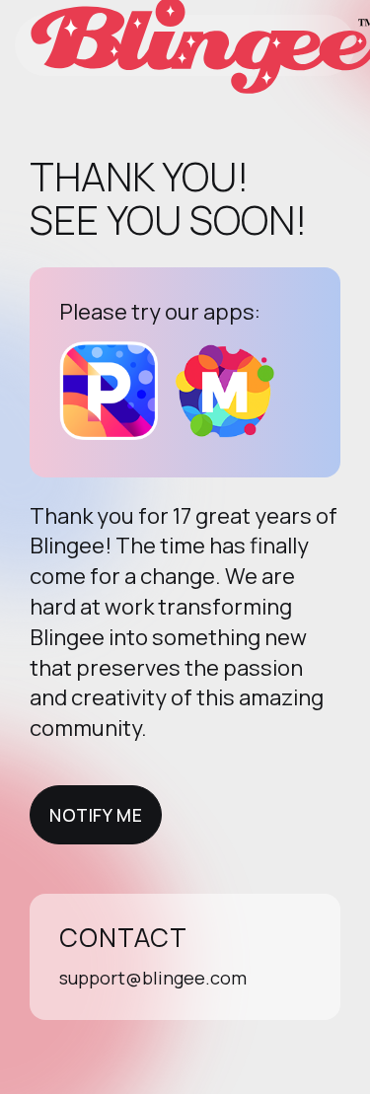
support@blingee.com (153, 977)
